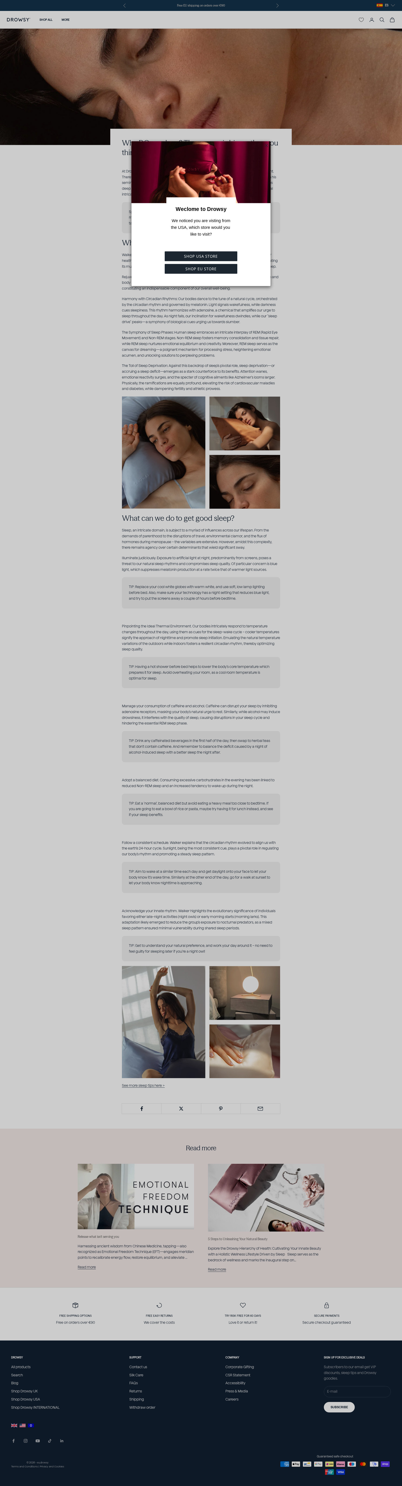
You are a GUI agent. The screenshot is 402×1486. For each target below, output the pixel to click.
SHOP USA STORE (201, 256)
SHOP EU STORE (201, 268)
